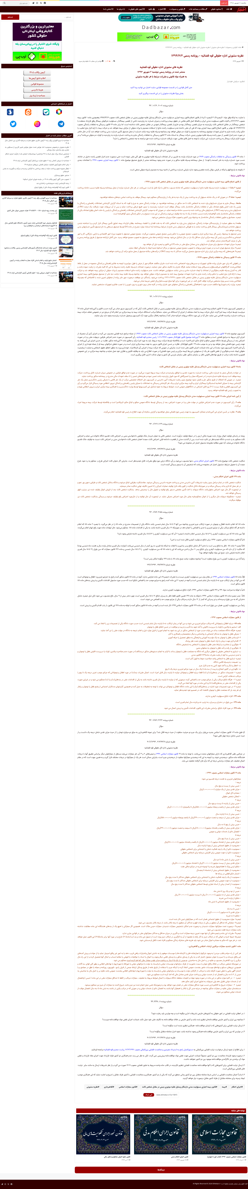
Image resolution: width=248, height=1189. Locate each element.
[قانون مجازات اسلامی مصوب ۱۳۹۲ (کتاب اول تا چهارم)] (219, 1134)
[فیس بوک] (45, 3)
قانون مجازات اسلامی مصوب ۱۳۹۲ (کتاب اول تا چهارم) (226, 1156)
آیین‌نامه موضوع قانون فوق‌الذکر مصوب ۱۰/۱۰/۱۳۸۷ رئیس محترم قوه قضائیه (168, 337)
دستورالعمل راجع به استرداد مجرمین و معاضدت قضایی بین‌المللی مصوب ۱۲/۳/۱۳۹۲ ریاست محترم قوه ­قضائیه (148, 1049)
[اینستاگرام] (37, 3)
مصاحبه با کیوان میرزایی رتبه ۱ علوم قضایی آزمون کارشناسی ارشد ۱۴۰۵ (32, 272)
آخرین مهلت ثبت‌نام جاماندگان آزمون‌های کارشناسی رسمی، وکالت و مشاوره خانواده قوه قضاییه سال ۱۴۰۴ (30, 249)
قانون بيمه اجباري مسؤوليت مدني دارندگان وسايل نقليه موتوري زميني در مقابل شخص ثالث (179, 1087)
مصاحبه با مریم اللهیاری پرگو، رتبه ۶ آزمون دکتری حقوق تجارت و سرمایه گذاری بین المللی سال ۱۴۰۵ (37, 142)
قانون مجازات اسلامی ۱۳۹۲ (224, 576)
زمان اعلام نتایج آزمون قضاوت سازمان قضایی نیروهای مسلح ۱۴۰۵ (46, 164)
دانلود (150, 9)
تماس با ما (107, 9)
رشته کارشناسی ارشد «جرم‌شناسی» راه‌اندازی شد (52, 183)
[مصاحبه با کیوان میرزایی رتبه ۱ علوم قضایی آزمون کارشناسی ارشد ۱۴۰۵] (66, 276)
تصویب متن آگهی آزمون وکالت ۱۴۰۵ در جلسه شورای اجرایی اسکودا (46, 179)
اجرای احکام (236, 1087)
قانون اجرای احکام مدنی (204, 461)
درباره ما (120, 9)
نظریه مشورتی (92, 1087)
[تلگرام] (33, 3)
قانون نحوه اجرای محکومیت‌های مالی (117, 1156)
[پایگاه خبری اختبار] (241, 9)
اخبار (162, 9)
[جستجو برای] (4, 3)
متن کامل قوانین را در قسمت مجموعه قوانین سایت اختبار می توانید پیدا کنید (161, 87)
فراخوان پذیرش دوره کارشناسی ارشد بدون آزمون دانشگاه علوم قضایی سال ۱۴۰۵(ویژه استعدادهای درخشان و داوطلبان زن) (31, 224)
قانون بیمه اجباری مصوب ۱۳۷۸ (105, 160)
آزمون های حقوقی (136, 9)
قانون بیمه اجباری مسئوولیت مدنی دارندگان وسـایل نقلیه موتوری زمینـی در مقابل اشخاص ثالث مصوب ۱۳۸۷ (180, 333)
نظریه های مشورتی (217, 47)
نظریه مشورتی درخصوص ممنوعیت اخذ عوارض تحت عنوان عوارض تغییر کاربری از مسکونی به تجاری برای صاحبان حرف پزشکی (37, 148)
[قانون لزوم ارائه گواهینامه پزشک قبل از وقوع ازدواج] (66, 239)
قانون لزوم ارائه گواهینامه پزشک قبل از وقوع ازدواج (51, 187)
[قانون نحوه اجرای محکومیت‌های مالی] (103, 1134)
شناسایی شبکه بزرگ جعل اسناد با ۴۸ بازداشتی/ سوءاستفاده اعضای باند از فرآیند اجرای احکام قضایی (37, 155)
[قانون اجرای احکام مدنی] (161, 1134)
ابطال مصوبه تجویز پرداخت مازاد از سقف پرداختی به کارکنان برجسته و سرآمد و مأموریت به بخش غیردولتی (36, 170)
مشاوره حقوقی (216, 9)
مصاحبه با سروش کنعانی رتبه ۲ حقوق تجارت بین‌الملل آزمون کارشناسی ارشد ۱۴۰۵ (41, 160)
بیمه (224, 1087)
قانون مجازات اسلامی (127, 1087)
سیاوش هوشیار (233, 81)
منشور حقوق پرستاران (61, 175)
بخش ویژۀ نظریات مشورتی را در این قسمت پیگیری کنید (161, 93)
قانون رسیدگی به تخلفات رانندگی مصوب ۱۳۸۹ (217, 156)
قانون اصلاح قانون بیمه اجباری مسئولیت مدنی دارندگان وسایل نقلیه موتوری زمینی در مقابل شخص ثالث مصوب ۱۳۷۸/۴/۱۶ (149, 117)
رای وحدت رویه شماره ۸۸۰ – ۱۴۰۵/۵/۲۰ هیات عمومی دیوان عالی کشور (32, 210)
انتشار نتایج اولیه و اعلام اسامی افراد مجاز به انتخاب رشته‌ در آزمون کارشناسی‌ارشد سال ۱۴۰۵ (33, 262)
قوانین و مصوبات (177, 9)
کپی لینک (148, 1094)
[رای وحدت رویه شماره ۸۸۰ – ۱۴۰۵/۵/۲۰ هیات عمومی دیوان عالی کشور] (66, 214)
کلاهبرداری (108, 1087)
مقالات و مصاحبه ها (197, 9)
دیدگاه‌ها (161, 1170)
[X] (41, 3)
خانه (228, 9)
